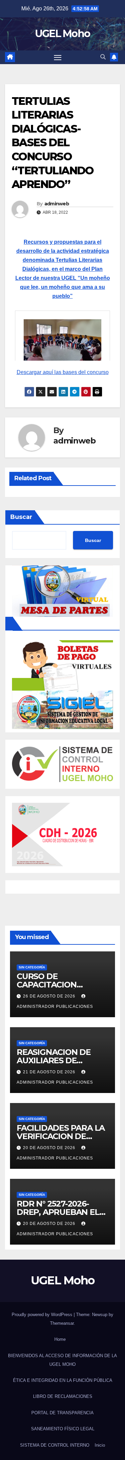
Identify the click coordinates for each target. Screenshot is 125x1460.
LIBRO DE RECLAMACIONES (62, 1396)
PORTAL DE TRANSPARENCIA (62, 1412)
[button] (103, 57)
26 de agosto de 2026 (50, 996)
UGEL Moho (62, 33)
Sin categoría (32, 967)
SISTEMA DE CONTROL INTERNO (54, 1445)
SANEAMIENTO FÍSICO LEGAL (62, 1428)
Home (60, 1339)
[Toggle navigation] (57, 57)
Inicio (100, 1445)
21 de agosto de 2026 (50, 1072)
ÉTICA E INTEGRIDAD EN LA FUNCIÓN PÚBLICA (62, 1380)
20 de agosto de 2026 (50, 1147)
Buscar (21, 517)
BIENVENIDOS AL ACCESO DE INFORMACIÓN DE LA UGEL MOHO (62, 1360)
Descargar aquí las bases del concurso (63, 372)
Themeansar (62, 1323)
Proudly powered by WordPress (43, 1314)
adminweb (56, 204)
